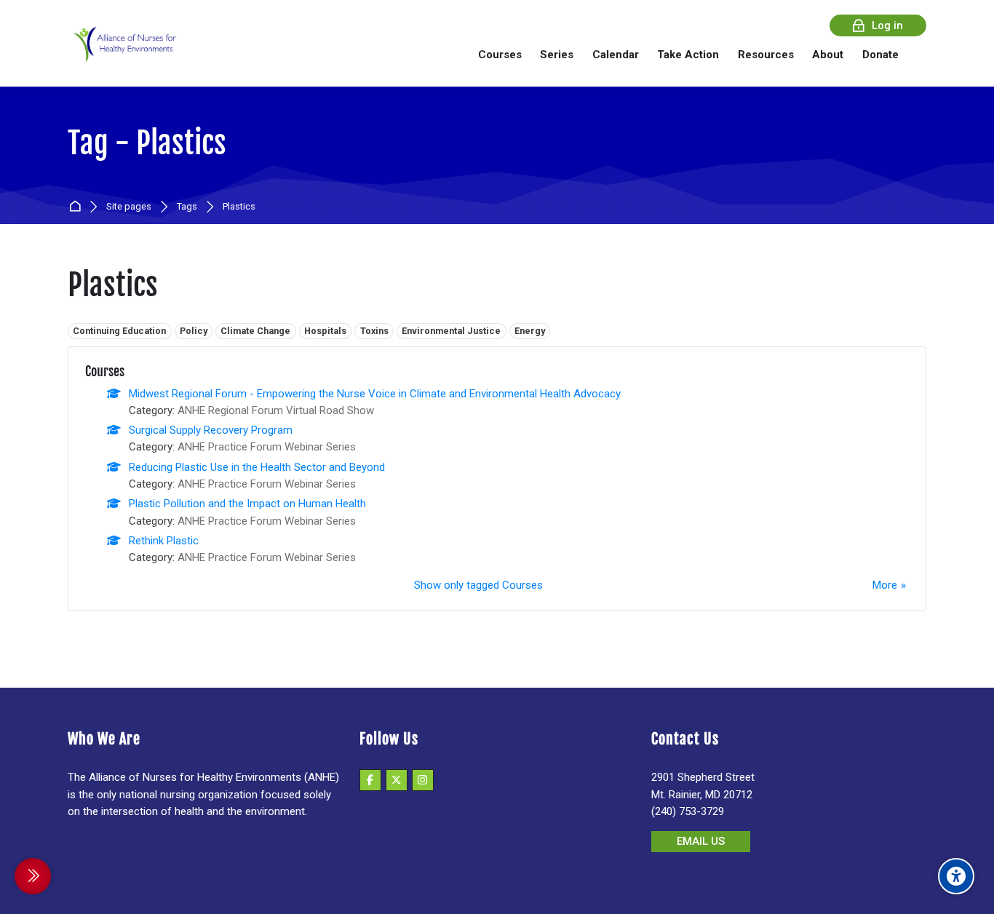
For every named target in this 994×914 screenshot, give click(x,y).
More (884, 585)
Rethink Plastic (164, 540)
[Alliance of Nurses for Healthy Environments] (123, 54)
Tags (187, 207)
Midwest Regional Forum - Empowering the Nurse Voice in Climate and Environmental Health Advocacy (375, 393)
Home (77, 207)
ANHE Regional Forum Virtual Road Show (276, 410)
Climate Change (255, 330)
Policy (193, 330)
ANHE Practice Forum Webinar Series (267, 446)
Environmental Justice (451, 330)
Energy (529, 330)
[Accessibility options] (956, 876)
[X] (396, 780)
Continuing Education (119, 330)
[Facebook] (370, 780)
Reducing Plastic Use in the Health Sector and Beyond (257, 467)
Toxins (374, 330)
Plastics (239, 207)
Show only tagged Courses (478, 585)
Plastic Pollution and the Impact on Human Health (247, 503)
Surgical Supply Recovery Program (211, 430)
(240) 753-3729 (687, 811)
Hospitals (325, 330)
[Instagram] (423, 780)
